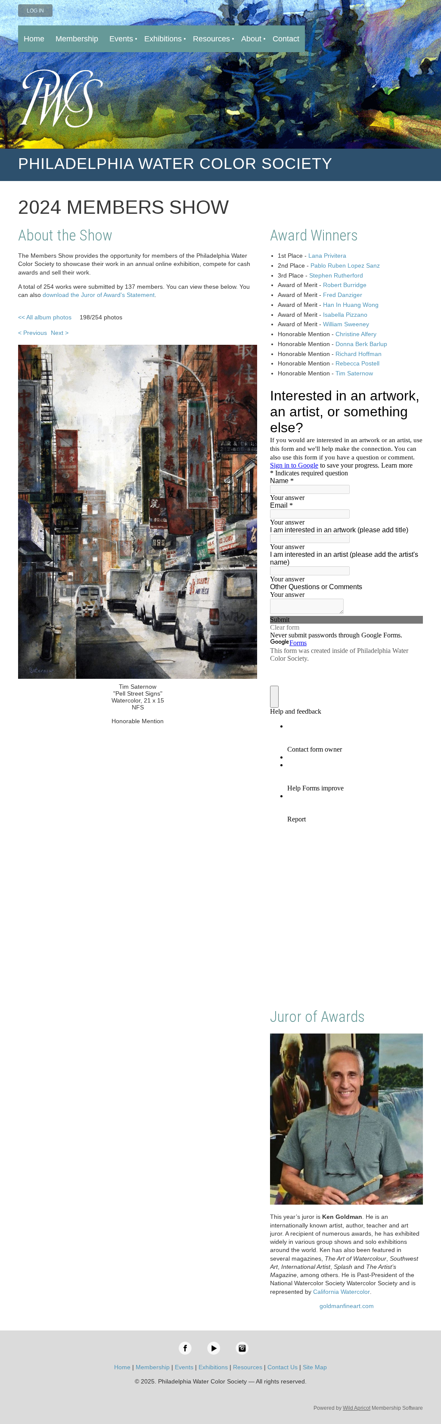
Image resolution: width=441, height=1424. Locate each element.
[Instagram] (242, 1348)
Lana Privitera (327, 255)
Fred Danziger (342, 294)
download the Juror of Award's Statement (99, 294)
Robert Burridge (344, 284)
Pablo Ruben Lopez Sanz (345, 265)
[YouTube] (213, 1348)
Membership (153, 1367)
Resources (247, 1367)
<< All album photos (44, 317)
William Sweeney (346, 324)
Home (122, 1367)
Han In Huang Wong (351, 304)
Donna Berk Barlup (361, 343)
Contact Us (282, 1367)
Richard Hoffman (358, 353)
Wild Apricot (356, 1408)
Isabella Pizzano (345, 314)
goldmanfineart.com (347, 1305)
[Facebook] (185, 1348)
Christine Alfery (355, 334)
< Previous (32, 332)
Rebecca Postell (357, 363)
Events (184, 1367)
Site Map (315, 1367)
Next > (59, 332)
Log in (35, 11)
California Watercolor (341, 1291)
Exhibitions (213, 1367)
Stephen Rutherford (336, 275)
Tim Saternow (354, 373)
